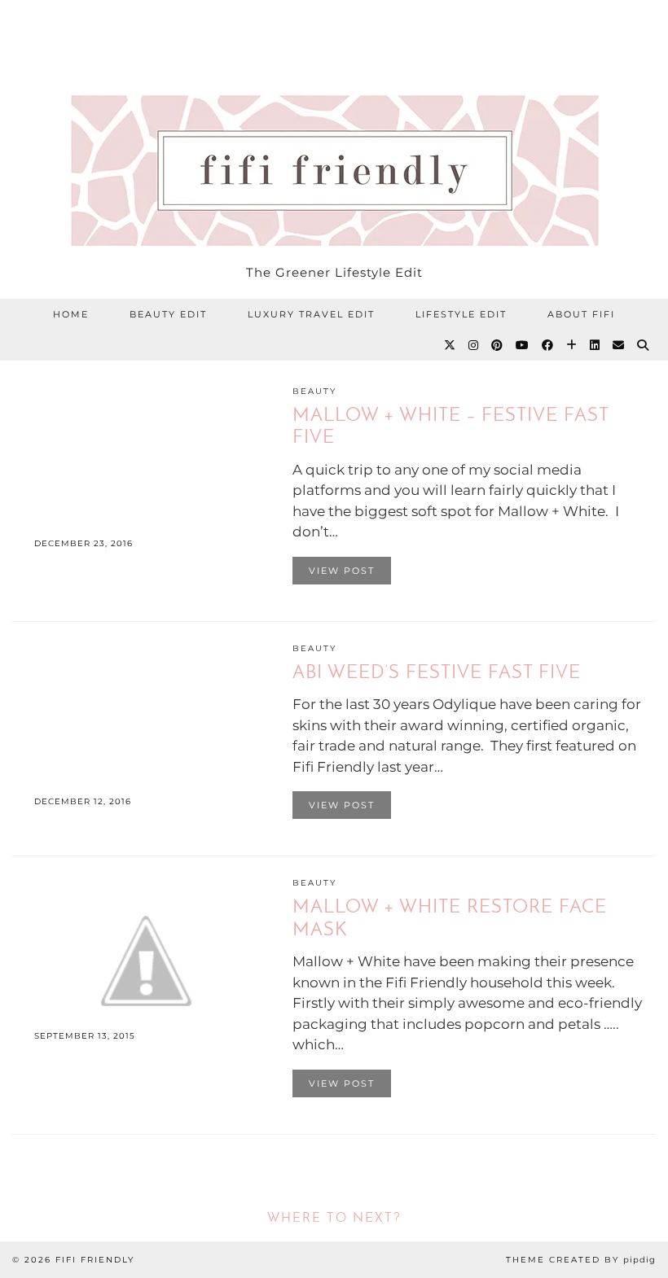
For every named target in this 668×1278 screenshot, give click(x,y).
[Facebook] (548, 345)
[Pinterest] (497, 345)
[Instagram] (474, 345)
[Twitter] (450, 345)
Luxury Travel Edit (311, 314)
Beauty (314, 391)
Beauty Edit (168, 314)
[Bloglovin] (572, 345)
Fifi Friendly (94, 1259)
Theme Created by (581, 1259)
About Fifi (581, 314)
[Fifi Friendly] (334, 128)
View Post (342, 570)
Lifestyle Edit (461, 314)
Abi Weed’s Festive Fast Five (436, 673)
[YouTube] (523, 345)
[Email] (619, 345)
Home (71, 314)
